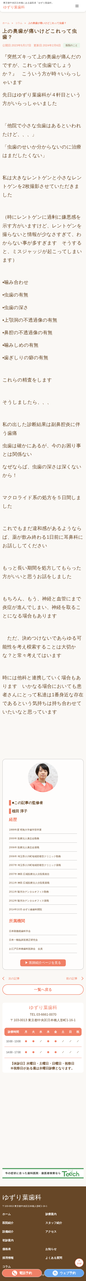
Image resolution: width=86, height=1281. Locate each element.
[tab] (77, 6)
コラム (18, 23)
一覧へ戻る (43, 990)
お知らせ (51, 1249)
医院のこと (72, 45)
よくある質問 (53, 1257)
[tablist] (77, 6)
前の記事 (71, 978)
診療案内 (51, 1214)
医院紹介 (8, 1222)
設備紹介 (8, 1231)
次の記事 (14, 978)
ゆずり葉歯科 (14, 7)
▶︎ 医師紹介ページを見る (43, 962)
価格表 (6, 1249)
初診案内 (8, 1240)
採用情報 (8, 1257)
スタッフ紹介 (53, 1222)
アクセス (51, 1231)
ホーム (6, 23)
